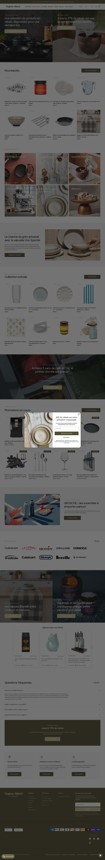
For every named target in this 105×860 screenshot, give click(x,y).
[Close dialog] (79, 414)
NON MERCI (66, 437)
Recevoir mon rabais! (66, 433)
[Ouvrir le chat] (100, 855)
